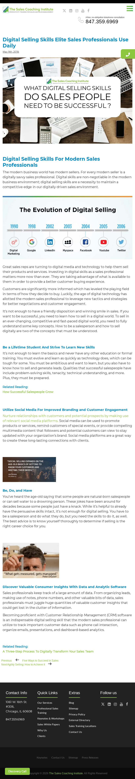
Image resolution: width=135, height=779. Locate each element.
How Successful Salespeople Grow (28, 392)
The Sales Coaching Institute (66, 773)
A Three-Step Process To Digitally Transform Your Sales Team (48, 651)
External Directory (79, 720)
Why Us (42, 730)
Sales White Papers (48, 724)
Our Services (44, 702)
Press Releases (90, 757)
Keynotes (42, 757)
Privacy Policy (77, 714)
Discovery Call (17, 771)
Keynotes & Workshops (50, 718)
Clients (41, 735)
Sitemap (73, 708)
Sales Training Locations (82, 725)
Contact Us (75, 731)
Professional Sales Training (47, 710)
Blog (71, 702)
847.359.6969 (102, 21)
